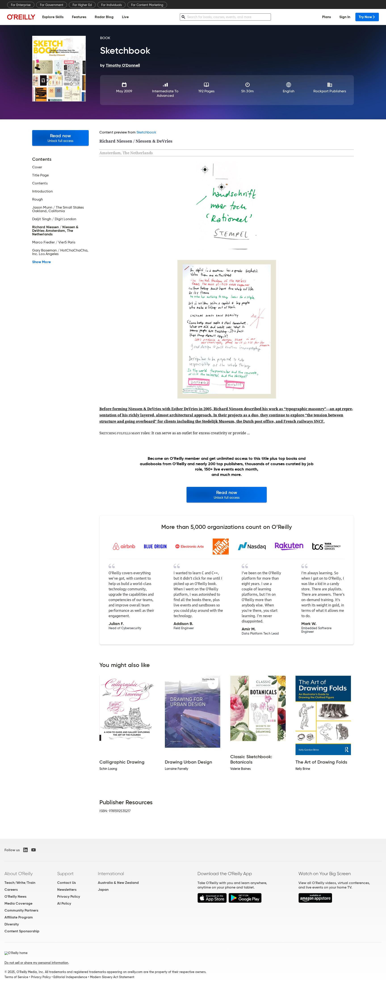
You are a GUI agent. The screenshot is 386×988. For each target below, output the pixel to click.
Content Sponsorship (21, 931)
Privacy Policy (68, 896)
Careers (11, 889)
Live (125, 17)
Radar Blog (104, 17)
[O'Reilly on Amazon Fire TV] (315, 901)
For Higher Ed (82, 5)
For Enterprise (21, 5)
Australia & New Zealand (118, 882)
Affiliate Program (18, 917)
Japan (103, 889)
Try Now (365, 17)
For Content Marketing (147, 5)
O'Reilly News (15, 896)
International (111, 873)
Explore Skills (52, 17)
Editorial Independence (70, 977)
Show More (41, 262)
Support (65, 873)
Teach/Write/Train (19, 882)
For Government (51, 5)
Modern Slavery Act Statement (112, 977)
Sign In (344, 17)
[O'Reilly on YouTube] (33, 850)
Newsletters (66, 889)
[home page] (21, 17)
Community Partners (21, 910)
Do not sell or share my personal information (36, 963)
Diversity (11, 924)
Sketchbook (146, 132)
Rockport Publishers (329, 91)
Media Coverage (18, 903)
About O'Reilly (18, 873)
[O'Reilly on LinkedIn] (25, 850)
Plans (326, 17)
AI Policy (64, 903)
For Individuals (111, 5)
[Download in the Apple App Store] (212, 901)
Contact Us (66, 882)
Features (79, 17)
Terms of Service (16, 977)
